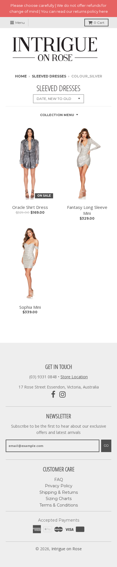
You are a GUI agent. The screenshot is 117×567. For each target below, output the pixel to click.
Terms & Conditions (58, 505)
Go (106, 446)
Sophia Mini (30, 307)
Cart (99, 22)
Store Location (74, 376)
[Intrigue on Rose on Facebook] (53, 394)
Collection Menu (57, 115)
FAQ (58, 479)
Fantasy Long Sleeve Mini (87, 210)
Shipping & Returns (58, 492)
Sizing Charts (59, 498)
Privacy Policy (58, 485)
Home (21, 76)
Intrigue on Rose (66, 548)
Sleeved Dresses (49, 76)
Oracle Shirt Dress (30, 207)
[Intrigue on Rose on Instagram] (62, 394)
